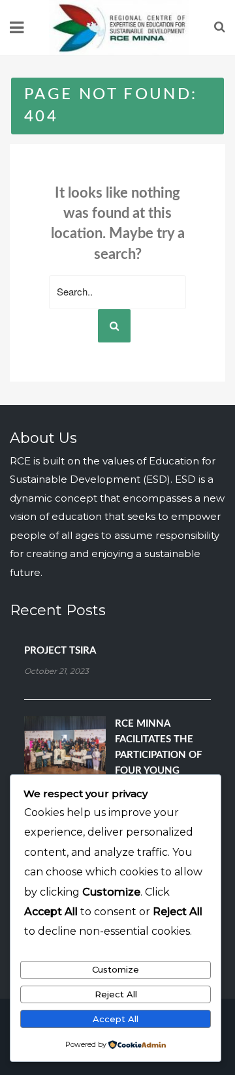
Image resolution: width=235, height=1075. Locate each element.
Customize (115, 969)
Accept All (115, 1019)
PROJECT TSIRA (60, 651)
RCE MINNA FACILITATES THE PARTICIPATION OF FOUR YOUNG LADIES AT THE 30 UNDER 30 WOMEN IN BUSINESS (161, 771)
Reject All (116, 994)
